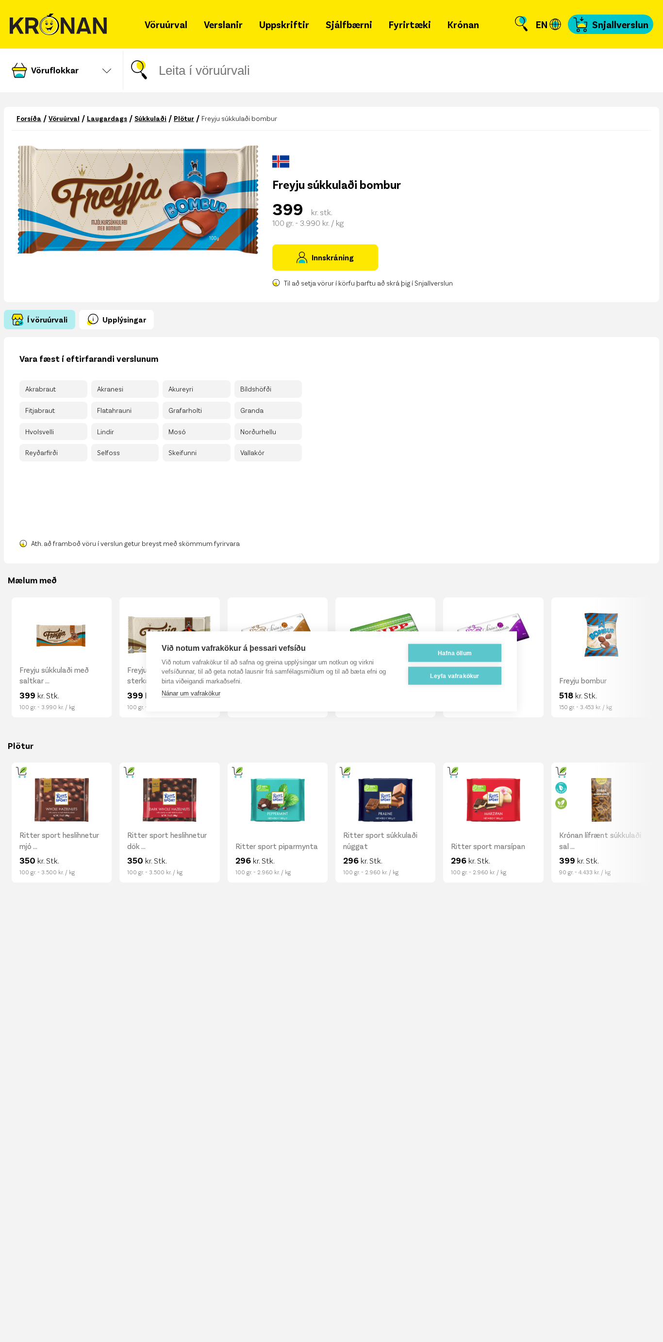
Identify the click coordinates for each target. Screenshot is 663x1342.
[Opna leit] (521, 24)
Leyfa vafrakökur (454, 675)
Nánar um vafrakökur (191, 692)
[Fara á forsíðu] (58, 24)
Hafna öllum (455, 652)
